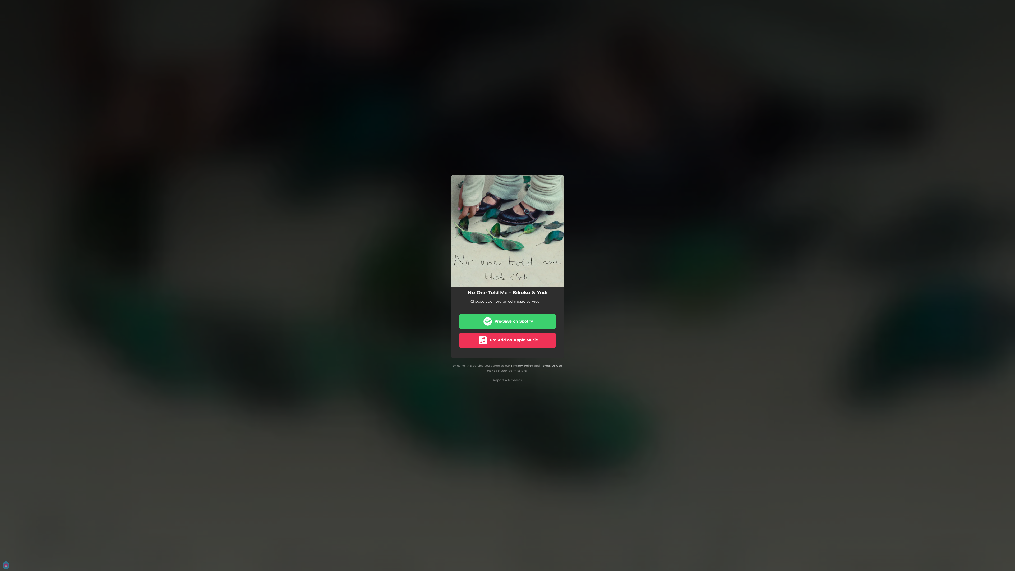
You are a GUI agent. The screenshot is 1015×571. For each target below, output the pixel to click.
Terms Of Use (551, 365)
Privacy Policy (522, 365)
